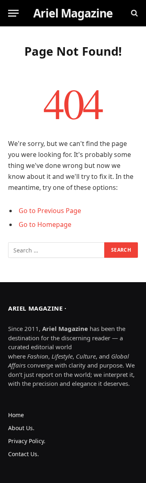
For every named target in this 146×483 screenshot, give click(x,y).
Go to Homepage (45, 224)
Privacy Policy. (26, 441)
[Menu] (13, 13)
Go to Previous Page (50, 210)
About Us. (21, 428)
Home (16, 415)
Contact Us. (23, 454)
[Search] (133, 13)
